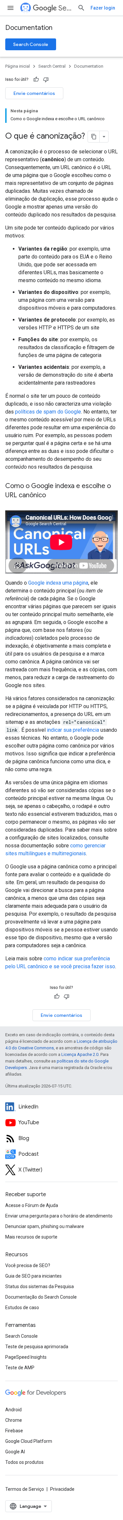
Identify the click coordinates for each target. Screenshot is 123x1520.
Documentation (28, 28)
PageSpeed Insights (26, 1357)
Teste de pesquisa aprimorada (36, 1346)
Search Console (30, 44)
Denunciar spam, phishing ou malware (44, 1226)
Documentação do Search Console (41, 1297)
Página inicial (17, 66)
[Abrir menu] (10, 8)
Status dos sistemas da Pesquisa (39, 1286)
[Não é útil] (46, 79)
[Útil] (36, 79)
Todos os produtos (24, 1462)
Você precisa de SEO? (27, 1265)
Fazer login (103, 8)
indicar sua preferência (73, 730)
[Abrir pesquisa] (81, 8)
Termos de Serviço (24, 1489)
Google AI (15, 1451)
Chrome (13, 1420)
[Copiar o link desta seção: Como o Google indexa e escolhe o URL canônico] (52, 496)
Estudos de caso (22, 1307)
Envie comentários (34, 93)
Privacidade (62, 1489)
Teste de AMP (19, 1367)
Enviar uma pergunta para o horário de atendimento (59, 1215)
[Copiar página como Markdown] (94, 136)
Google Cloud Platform (28, 1441)
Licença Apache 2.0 (79, 1054)
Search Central (65, 8)
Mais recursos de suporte (31, 1237)
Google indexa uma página (58, 583)
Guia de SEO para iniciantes (33, 1276)
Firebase (14, 1430)
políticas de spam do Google (48, 412)
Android (13, 1409)
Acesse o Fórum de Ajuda (31, 1205)
